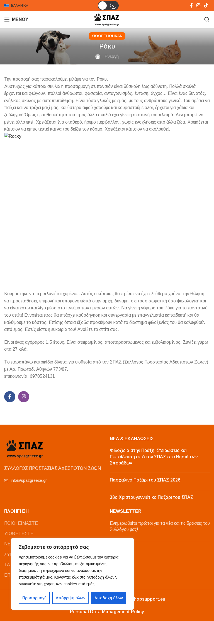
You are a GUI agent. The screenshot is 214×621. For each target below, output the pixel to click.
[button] (108, 5)
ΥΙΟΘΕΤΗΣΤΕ (18, 533)
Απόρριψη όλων (70, 598)
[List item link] (54, 480)
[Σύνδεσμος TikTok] (206, 5)
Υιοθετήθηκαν (107, 36)
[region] (72, 574)
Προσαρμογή (34, 598)
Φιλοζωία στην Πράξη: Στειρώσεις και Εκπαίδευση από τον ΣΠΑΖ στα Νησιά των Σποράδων (154, 456)
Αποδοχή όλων (108, 598)
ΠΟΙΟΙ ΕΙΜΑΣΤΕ (21, 523)
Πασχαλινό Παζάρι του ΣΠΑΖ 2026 (145, 480)
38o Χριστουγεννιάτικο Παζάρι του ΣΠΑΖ (151, 497)
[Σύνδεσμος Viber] (23, 396)
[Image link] (25, 448)
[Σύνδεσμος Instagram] (198, 5)
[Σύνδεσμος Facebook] (191, 5)
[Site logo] (107, 19)
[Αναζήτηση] (207, 19)
